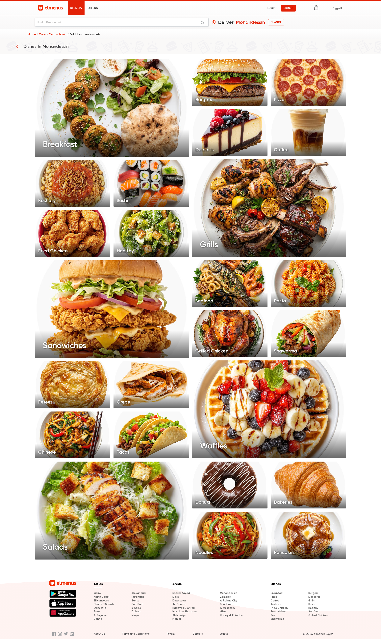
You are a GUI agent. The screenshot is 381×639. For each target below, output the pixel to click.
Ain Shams (179, 604)
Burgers (313, 593)
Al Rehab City (228, 600)
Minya (135, 615)
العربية (337, 8)
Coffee (275, 600)
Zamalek (225, 596)
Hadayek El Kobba (231, 615)
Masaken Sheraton (184, 611)
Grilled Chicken (318, 615)
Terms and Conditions (135, 633)
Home (32, 34)
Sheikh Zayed (181, 593)
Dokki (175, 596)
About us (99, 633)
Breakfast (277, 593)
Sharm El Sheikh (104, 604)
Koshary (276, 604)
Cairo (97, 593)
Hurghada (138, 596)
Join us (224, 633)
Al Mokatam (227, 607)
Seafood (313, 611)
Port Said (137, 604)
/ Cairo (42, 34)
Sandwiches (278, 611)
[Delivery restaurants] (17, 46)
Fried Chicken (279, 607)
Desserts (314, 596)
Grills (311, 600)
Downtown (179, 600)
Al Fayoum (100, 615)
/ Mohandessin (57, 34)
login (271, 8)
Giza (223, 611)
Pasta (274, 615)
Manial (176, 618)
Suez (97, 611)
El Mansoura (101, 600)
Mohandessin (228, 593)
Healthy (313, 607)
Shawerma (277, 618)
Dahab (136, 611)
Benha (98, 618)
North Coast (102, 596)
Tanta (136, 600)
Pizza (274, 596)
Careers (197, 633)
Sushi (311, 604)
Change (276, 22)
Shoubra (225, 604)
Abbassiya (179, 615)
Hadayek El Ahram (183, 607)
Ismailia (136, 607)
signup (288, 8)
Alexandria (139, 593)
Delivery (76, 8)
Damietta (100, 607)
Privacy (171, 633)
